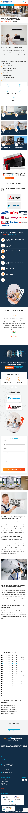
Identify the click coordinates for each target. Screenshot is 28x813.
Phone (5, 439)
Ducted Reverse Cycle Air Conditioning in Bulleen (13, 652)
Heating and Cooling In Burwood (9, 700)
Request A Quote (9, 178)
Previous (12, 333)
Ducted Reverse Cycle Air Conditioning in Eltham (13, 662)
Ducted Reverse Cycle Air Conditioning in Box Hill (13, 650)
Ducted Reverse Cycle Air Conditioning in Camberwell (14, 656)
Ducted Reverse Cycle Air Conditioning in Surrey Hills (14, 680)
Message (5, 452)
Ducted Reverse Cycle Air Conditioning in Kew (12, 670)
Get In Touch (21, 5)
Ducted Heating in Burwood (8, 698)
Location (6, 443)
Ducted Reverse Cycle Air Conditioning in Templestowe (14, 682)
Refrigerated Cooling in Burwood (9, 702)
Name (5, 431)
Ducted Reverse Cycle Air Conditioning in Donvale (13, 660)
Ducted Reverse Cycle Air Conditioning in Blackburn (13, 648)
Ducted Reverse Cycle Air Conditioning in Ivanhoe (13, 668)
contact (17, 607)
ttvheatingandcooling (15, 721)
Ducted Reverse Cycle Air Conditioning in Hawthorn (13, 664)
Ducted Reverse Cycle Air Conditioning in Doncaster (13, 658)
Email (5, 435)
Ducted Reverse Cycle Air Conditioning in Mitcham (13, 674)
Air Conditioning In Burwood (8, 696)
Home (2, 21)
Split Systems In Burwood (8, 704)
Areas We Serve (8, 21)
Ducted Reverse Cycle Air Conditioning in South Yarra (14, 678)
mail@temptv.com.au (7, 763)
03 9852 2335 (19, 178)
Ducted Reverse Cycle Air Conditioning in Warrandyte (14, 686)
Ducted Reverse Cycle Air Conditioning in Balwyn (13, 646)
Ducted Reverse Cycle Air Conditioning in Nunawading (14, 676)
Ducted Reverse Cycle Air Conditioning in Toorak (13, 684)
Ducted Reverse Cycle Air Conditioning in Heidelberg (14, 666)
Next (16, 333)
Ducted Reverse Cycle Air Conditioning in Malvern (13, 672)
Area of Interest (7, 447)
